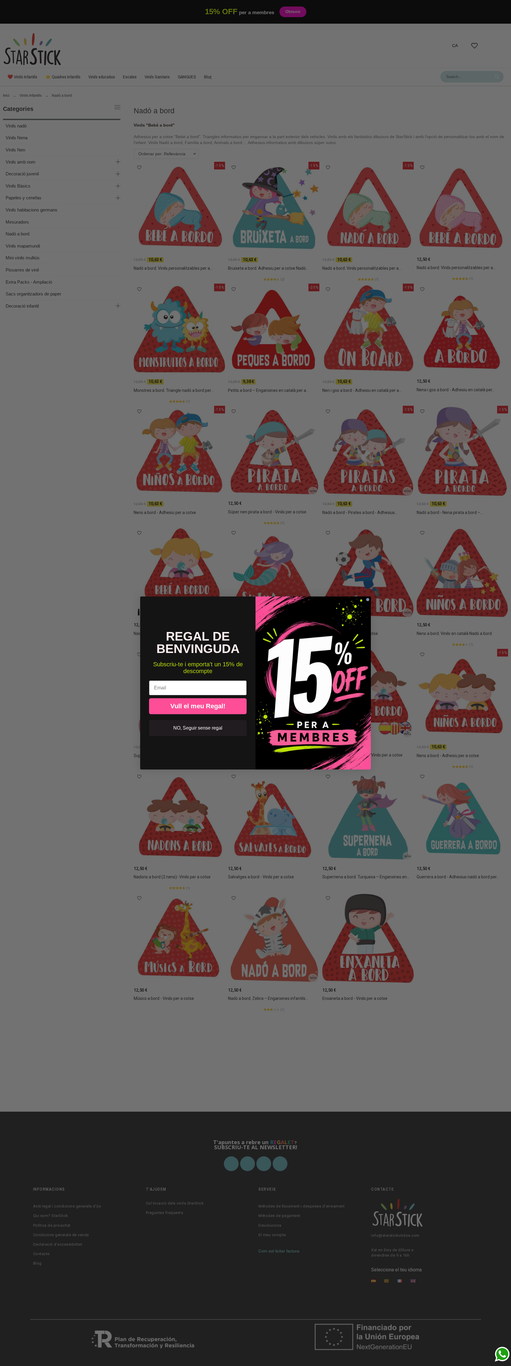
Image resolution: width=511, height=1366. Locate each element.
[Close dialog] (367, 599)
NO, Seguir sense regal (197, 727)
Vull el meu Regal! (197, 706)
